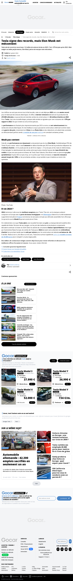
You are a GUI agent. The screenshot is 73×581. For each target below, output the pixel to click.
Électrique (16, 37)
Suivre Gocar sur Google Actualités (14, 249)
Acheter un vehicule (7, 550)
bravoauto (45, 570)
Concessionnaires (46, 2)
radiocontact (5, 566)
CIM (44, 576)
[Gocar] (9, 2)
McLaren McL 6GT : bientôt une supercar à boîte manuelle (25, 290)
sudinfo (3, 568)
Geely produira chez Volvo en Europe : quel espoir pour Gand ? (61, 459)
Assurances (24, 546)
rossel (64, 570)
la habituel (33, 132)
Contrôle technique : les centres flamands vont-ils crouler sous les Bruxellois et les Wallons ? (25, 327)
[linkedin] (66, 549)
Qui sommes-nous (44, 550)
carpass (34, 570)
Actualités (57, 2)
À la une (8, 37)
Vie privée (25, 576)
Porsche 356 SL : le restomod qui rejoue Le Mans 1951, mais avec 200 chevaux (25, 300)
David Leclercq (11, 58)
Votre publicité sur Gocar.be (46, 553)
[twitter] (70, 549)
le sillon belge (36, 568)
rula (43, 568)
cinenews (14, 568)
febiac (24, 570)
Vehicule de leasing (7, 557)
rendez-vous (56, 570)
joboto (64, 568)
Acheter (35, 2)
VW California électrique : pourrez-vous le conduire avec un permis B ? (60, 472)
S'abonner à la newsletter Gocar (13, 251)
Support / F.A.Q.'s (44, 557)
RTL (13, 566)
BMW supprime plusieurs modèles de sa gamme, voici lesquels (25, 309)
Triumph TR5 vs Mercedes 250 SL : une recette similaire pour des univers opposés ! (25, 336)
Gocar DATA (24, 549)
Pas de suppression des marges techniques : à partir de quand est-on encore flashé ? (24, 318)
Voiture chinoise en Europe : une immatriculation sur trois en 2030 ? (60, 436)
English (41, 544)
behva (13, 570)
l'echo (24, 566)
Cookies (6, 576)
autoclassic (4, 570)
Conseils (23, 541)
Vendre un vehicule (7, 552)
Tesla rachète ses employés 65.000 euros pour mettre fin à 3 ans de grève (61, 448)
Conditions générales (37, 576)
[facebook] (58, 549)
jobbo (54, 568)
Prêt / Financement (27, 544)
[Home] (2, 37)
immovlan (45, 566)
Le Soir (64, 566)
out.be (24, 568)
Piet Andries (22, 477)
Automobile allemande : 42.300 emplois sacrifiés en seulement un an (16, 459)
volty (33, 566)
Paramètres (16, 576)
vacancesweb (56, 566)
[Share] (70, 57)
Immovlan (24, 551)
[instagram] (62, 549)
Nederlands (42, 541)
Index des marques (7, 560)
